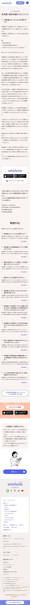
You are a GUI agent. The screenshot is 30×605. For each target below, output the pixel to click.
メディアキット (6, 555)
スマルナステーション (19, 538)
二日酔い (6, 515)
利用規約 (5, 569)
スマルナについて (11, 500)
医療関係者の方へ (7, 529)
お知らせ (21, 525)
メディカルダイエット (9, 513)
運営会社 (5, 562)
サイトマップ (6, 574)
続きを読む (24, 241)
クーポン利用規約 (7, 567)
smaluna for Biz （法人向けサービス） (12, 544)
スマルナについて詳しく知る (16, 181)
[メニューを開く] (27, 2)
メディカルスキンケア (9, 520)
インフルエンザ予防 (8, 517)
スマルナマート (6, 538)
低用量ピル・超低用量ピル (10, 505)
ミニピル (6, 507)
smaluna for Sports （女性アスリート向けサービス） (15, 547)
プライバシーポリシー (8, 564)
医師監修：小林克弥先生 (8, 205)
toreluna (5, 541)
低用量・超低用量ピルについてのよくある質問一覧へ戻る (15, 393)
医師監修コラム (13, 525)
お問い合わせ (14, 527)
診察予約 (20, 3)
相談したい (14, 472)
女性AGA (6, 522)
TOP (4, 500)
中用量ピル (7, 509)
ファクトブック (16, 555)
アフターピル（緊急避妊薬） (10, 511)
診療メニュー (6, 503)
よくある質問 (6, 527)
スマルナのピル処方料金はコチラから (13, 52)
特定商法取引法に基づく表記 (10, 571)
